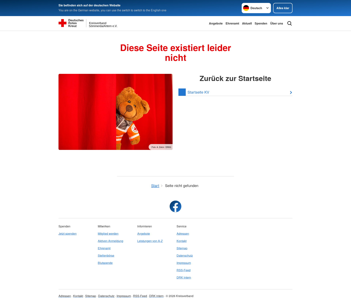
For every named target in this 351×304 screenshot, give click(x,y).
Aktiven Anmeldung (110, 241)
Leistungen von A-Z (150, 241)
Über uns (276, 23)
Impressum (184, 263)
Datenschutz (185, 255)
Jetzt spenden (67, 233)
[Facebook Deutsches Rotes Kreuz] (175, 206)
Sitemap (182, 248)
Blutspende (105, 263)
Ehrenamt (232, 23)
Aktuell (247, 23)
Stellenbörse (106, 255)
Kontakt (181, 241)
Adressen (183, 233)
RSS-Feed (183, 270)
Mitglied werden (108, 233)
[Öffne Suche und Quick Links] (289, 23)
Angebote (216, 23)
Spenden (261, 23)
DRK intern (184, 277)
